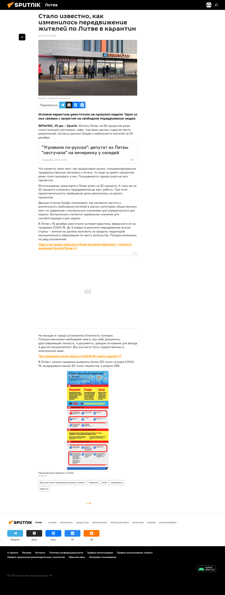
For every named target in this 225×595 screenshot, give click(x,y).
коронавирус (117, 482)
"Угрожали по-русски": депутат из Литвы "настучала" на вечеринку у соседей (85, 150)
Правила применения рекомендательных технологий (36, 557)
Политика (66, 522)
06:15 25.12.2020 (47, 35)
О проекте (12, 552)
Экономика (99, 522)
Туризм (151, 522)
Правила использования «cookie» (135, 552)
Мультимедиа (168, 522)
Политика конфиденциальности (66, 552)
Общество (93, 482)
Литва (104, 482)
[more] (132, 159)
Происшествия (119, 522)
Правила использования (100, 552)
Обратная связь (77, 557)
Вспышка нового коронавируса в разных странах (62, 482)
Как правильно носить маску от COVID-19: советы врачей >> (80, 356)
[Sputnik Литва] (25, 9)
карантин (44, 489)
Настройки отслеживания (102, 557)
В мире (52, 522)
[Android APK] (206, 569)
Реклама (26, 552)
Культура (138, 522)
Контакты (40, 552)
